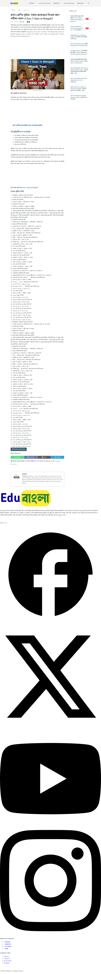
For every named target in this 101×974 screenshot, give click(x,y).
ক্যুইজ (19, 10)
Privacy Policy (8, 961)
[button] (88, 3)
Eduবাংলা (20, 22)
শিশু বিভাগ (31, 3)
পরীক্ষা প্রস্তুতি (80, 3)
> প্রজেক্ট (6, 949)
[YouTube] (50, 829)
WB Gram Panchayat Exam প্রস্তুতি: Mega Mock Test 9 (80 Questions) (79, 44)
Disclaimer (6, 963)
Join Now (57, 461)
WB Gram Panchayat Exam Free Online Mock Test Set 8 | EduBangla (78, 80)
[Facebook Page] (27, 22)
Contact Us (7, 959)
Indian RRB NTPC (69, 3)
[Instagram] (50, 931)
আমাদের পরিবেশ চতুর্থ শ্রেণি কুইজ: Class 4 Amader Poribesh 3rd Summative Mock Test (76, 18)
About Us (6, 956)
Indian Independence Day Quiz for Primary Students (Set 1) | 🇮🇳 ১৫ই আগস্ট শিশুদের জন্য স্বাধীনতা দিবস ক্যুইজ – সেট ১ (79, 70)
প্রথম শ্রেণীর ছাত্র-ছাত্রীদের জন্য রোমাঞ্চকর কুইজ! (27, 125)
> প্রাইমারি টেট (7, 944)
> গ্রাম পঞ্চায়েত (7, 946)
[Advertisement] (37, 49)
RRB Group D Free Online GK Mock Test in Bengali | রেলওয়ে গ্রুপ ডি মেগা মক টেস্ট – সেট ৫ (78, 88)
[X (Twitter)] (50, 727)
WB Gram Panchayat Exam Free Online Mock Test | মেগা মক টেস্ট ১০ (76, 28)
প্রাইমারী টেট (56, 3)
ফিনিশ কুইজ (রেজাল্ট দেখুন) (18, 449)
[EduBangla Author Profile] (16, 476)
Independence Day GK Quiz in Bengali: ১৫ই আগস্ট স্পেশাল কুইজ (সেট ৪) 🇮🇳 (78, 37)
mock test (14, 464)
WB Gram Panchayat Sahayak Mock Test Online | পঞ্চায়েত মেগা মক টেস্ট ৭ (78, 97)
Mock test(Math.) (45, 3)
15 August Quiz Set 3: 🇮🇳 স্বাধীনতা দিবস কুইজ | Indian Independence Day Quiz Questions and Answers (78, 52)
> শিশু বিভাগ (7, 942)
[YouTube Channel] (29, 22)
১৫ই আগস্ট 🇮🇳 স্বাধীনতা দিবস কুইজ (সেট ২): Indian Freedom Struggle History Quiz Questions (79, 61)
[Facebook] (50, 625)
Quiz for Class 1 (26, 10)
